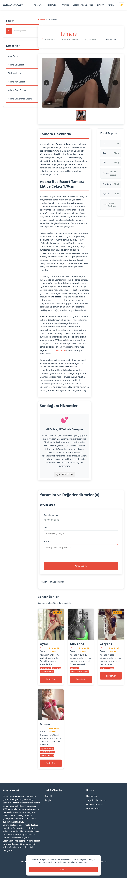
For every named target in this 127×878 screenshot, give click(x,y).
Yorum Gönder (81, 566)
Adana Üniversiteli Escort (20, 98)
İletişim (100, 4)
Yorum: (47, 541)
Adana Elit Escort (16, 64)
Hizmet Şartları (93, 808)
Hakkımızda (52, 4)
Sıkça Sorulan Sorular (83, 4)
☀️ (121, 5)
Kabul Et (63, 869)
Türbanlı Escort (15, 73)
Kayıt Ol (111, 4)
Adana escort (13, 5)
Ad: (45, 527)
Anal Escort (13, 56)
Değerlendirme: (51, 515)
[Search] (9, 31)
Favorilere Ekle (110, 40)
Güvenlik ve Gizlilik (95, 804)
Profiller (65, 4)
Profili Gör (51, 679)
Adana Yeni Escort (16, 81)
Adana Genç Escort (17, 90)
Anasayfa (38, 4)
